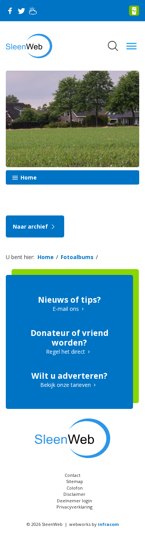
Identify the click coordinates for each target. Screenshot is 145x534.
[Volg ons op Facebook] (10, 11)
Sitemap (74, 481)
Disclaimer (74, 494)
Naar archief (31, 226)
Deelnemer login (74, 500)
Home (28, 177)
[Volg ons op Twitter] (21, 11)
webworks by (94, 524)
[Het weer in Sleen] (33, 11)
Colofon (75, 488)
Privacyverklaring (74, 507)
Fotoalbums (77, 257)
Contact (72, 475)
